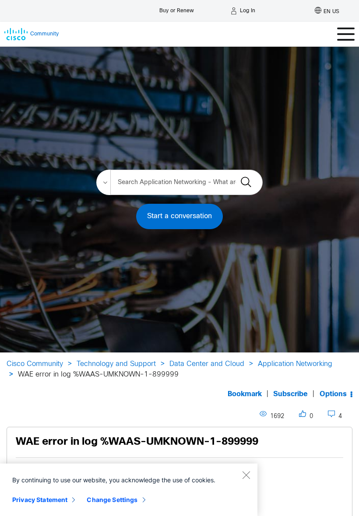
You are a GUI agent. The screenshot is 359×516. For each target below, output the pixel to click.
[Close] (246, 475)
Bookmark (245, 394)
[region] (128, 490)
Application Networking (295, 364)
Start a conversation (179, 216)
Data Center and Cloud (206, 364)
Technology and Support (116, 364)
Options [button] (333, 394)
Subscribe (290, 394)
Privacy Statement (39, 499)
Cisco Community (35, 364)
